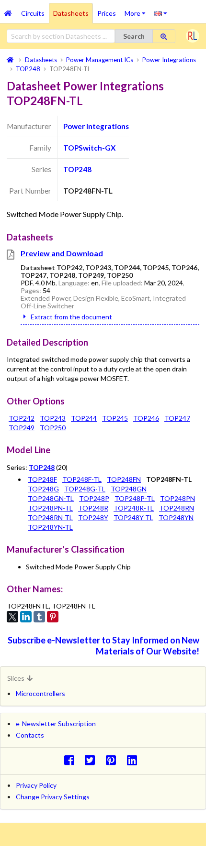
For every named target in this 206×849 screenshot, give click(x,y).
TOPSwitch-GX (89, 147)
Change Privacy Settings (53, 797)
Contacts (30, 735)
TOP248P (94, 498)
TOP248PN (177, 498)
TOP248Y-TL (133, 517)
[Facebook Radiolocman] (71, 760)
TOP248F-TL (82, 479)
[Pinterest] (52, 616)
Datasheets (71, 13)
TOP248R (93, 508)
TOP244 (84, 418)
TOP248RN (176, 508)
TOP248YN (176, 517)
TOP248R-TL (134, 508)
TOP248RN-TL (50, 517)
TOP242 (21, 418)
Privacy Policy (36, 785)
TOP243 (53, 418)
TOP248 (77, 169)
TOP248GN (129, 489)
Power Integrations (96, 126)
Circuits (33, 13)
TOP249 (21, 428)
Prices (106, 13)
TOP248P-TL (134, 498)
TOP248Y (93, 517)
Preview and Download (62, 253)
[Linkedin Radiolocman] (134, 760)
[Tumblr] (39, 616)
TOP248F (42, 479)
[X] (12, 616)
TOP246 (146, 418)
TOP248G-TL (84, 489)
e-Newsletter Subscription (56, 723)
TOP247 (177, 418)
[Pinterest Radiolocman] (113, 760)
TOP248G (43, 489)
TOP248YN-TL (50, 527)
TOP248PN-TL (50, 508)
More (137, 10)
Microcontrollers (40, 693)
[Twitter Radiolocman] (92, 760)
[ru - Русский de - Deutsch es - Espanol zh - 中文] (161, 13)
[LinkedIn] (26, 616)
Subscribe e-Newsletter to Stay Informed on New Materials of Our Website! (103, 645)
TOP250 (53, 428)
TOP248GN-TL (51, 498)
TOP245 (115, 418)
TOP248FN (124, 479)
